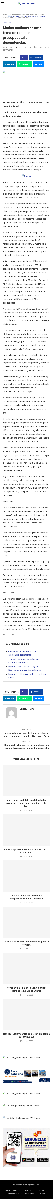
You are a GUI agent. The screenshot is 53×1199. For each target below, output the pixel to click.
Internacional (13, 1193)
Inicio (5, 14)
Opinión (42, 1193)
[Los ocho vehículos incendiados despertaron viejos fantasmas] (26, 876)
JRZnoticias (17, 47)
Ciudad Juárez (11, 1190)
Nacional (40, 1190)
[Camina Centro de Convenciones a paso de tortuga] (26, 922)
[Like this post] (25, 57)
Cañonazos (29, 1193)
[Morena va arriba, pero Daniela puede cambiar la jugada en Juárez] (26, 968)
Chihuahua (26, 1190)
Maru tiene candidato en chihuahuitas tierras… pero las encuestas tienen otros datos (27, 803)
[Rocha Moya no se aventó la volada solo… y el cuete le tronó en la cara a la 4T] (26, 829)
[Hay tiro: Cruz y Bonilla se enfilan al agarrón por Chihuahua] (26, 1014)
